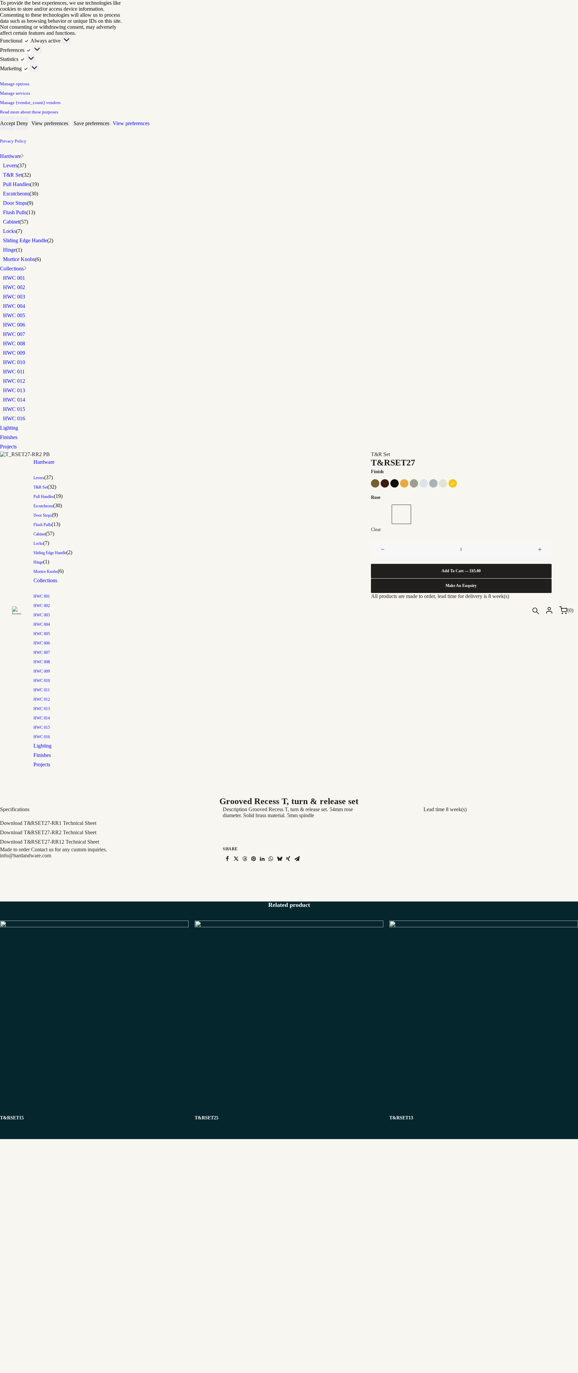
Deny (22, 123)
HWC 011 (14, 371)
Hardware (10, 156)
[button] (94, 1015)
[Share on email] (297, 859)
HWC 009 (14, 353)
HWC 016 (14, 418)
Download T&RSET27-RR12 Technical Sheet (49, 842)
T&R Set (12, 175)
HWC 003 (14, 296)
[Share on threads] (245, 859)
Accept (7, 123)
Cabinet (11, 222)
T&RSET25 (206, 1117)
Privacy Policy (13, 141)
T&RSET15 (12, 1117)
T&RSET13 (401, 1117)
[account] (549, 610)
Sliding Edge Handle (25, 240)
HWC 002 (14, 287)
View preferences (49, 123)
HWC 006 (14, 325)
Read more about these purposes (29, 111)
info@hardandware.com (25, 855)
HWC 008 (14, 343)
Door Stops (15, 203)
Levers (10, 165)
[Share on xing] (288, 859)
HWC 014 (14, 400)
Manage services (15, 93)
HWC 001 (14, 278)
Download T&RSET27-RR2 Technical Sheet (48, 832)
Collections (12, 268)
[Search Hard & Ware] (537, 611)
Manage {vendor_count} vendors (30, 102)
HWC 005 (14, 315)
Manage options (14, 83)
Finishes (8, 437)
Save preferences (91, 123)
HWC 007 (14, 334)
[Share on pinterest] (254, 859)
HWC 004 (14, 306)
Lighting (9, 428)
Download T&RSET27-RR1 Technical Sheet (48, 823)
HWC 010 (14, 362)
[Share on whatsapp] (271, 859)
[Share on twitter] (236, 859)
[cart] (561, 610)
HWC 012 (14, 381)
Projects (8, 446)
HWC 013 (14, 390)
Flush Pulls (14, 212)
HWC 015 (14, 409)
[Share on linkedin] (262, 859)
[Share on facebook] (227, 859)
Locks (9, 231)
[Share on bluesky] (280, 859)
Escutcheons (16, 193)
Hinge (9, 250)
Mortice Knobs (19, 259)
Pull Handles (16, 184)
